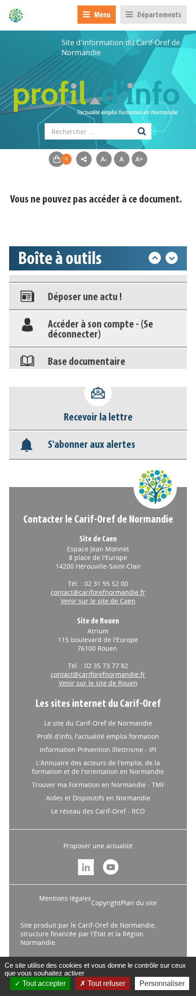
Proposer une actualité (98, 845)
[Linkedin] (86, 866)
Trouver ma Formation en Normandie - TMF (98, 784)
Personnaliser (162, 983)
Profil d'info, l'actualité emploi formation (98, 736)
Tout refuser (105, 983)
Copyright (106, 902)
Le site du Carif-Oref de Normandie (98, 723)
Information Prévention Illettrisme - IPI (98, 749)
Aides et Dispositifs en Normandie (98, 798)
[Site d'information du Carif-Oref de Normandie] (16, 15)
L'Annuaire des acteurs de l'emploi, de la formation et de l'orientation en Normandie (98, 767)
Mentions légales (65, 898)
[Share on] (84, 159)
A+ (139, 159)
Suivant (171, 258)
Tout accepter (43, 983)
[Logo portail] (98, 93)
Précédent (155, 258)
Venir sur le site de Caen (98, 601)
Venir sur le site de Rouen (98, 683)
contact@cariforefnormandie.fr (98, 592)
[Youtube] (111, 866)
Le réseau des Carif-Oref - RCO (98, 811)
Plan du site (139, 902)
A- (104, 159)
